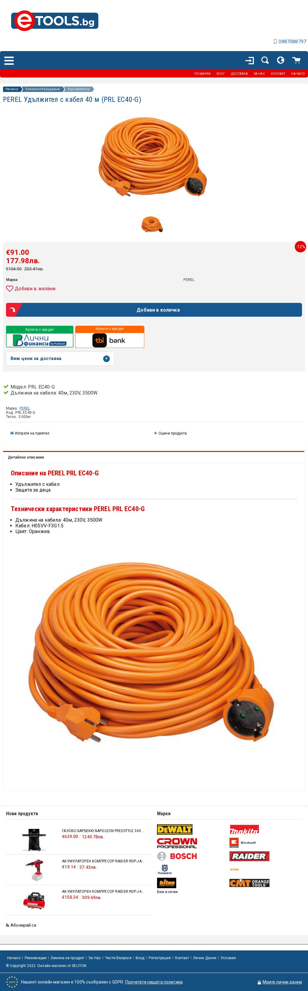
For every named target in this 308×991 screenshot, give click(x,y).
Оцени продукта (173, 433)
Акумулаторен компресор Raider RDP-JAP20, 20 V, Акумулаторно (103, 861)
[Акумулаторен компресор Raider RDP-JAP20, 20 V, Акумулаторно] (34, 870)
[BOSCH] (192, 856)
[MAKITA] (264, 829)
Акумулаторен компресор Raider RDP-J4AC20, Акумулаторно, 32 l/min (103, 891)
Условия (228, 958)
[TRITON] (192, 883)
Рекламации (35, 958)
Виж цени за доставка (36, 358)
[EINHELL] (264, 843)
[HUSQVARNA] (192, 869)
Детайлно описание (26, 457)
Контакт (182, 958)
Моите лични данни (282, 982)
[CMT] (264, 883)
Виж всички (167, 892)
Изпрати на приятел (32, 433)
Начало (11, 89)
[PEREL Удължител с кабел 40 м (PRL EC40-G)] (152, 233)
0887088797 (292, 41)
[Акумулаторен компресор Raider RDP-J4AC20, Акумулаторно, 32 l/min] (34, 900)
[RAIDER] (264, 856)
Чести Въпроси (118, 958)
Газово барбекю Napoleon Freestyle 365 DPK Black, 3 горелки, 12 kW (103, 831)
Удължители (79, 89)
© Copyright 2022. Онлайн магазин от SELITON (46, 966)
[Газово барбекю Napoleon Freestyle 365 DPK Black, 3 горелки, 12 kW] (34, 840)
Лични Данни (204, 958)
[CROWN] (192, 843)
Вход (140, 958)
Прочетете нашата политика (154, 982)
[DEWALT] (192, 829)
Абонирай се (23, 925)
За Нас (94, 958)
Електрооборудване (43, 89)
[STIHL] (264, 869)
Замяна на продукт (67, 958)
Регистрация (160, 958)
